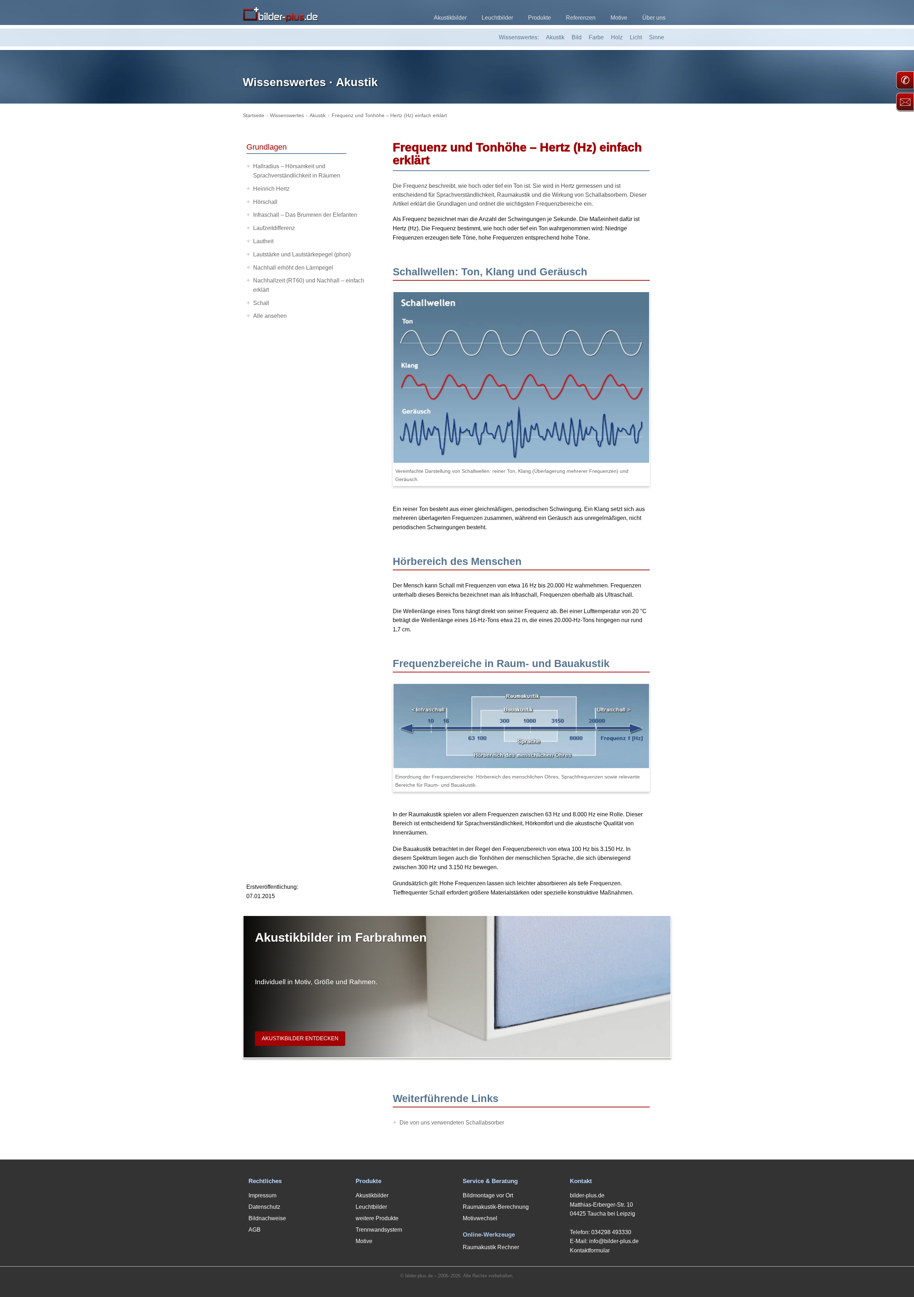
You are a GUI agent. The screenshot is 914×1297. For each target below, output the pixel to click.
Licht (636, 37)
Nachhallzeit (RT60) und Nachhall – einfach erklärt (308, 285)
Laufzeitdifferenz (274, 228)
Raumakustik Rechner (491, 1247)
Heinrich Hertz (271, 189)
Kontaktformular (590, 1250)
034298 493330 (611, 1232)
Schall (261, 303)
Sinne (656, 37)
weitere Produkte (377, 1218)
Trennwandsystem (379, 1230)
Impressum (262, 1195)
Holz (617, 37)
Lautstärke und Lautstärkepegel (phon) (302, 254)
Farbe (596, 37)
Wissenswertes (287, 115)
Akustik (555, 37)
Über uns (654, 18)
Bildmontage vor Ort (488, 1195)
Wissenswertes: (519, 37)
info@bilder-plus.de (614, 1241)
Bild (577, 37)
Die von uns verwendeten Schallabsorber (452, 1123)
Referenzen (581, 18)
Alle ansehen (270, 316)
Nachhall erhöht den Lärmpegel (293, 268)
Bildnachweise (267, 1218)
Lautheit (263, 241)
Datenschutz (264, 1207)
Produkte (539, 18)
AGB (254, 1230)
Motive (619, 18)
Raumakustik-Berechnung (496, 1207)
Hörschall (265, 202)
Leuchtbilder (497, 18)
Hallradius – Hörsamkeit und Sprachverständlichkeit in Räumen (296, 171)
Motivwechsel (480, 1218)
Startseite (253, 115)
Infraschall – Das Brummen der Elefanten (305, 215)
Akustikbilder (450, 18)
